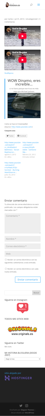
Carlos (10, 19)
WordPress (29, 413)
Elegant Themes (27, 410)
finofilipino (9, 73)
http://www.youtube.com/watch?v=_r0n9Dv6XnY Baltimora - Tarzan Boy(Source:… (13, 147)
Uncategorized (31, 19)
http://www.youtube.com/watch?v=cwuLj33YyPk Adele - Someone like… (31, 147)
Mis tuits (8, 346)
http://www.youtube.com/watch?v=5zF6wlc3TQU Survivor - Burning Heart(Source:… (13, 167)
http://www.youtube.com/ (22, 127)
